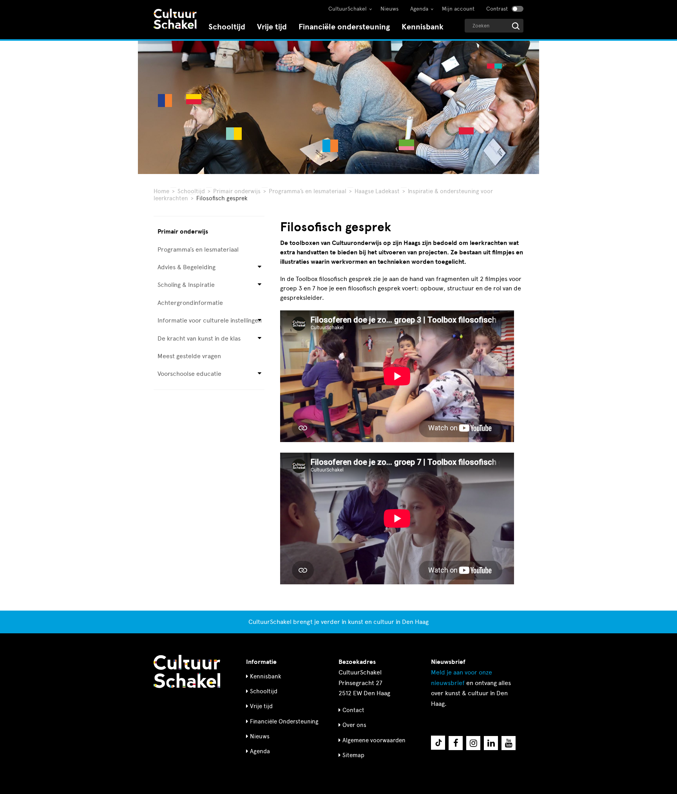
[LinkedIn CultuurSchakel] (491, 743)
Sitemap (353, 755)
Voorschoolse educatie (189, 373)
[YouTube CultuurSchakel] (508, 743)
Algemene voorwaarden (373, 740)
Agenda (419, 8)
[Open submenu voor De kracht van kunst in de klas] (259, 338)
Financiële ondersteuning (344, 27)
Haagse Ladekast (377, 191)
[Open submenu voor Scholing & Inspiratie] (259, 285)
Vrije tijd (272, 27)
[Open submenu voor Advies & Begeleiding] (259, 267)
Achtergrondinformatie (190, 302)
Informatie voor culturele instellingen (209, 320)
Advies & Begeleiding (186, 267)
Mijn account (458, 8)
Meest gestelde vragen (189, 356)
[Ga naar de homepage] (175, 20)
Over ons (354, 725)
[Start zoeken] (516, 26)
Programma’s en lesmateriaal (307, 191)
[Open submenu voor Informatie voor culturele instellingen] (259, 321)
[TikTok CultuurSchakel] (438, 743)
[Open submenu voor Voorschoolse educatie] (259, 374)
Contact (353, 710)
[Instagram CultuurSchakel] (473, 743)
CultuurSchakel (347, 8)
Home (161, 191)
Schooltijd (226, 27)
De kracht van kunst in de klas (199, 338)
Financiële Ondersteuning (284, 721)
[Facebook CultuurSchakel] (456, 743)
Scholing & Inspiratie (186, 284)
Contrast (497, 8)
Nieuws (389, 8)
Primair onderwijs (237, 191)
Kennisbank (422, 27)
